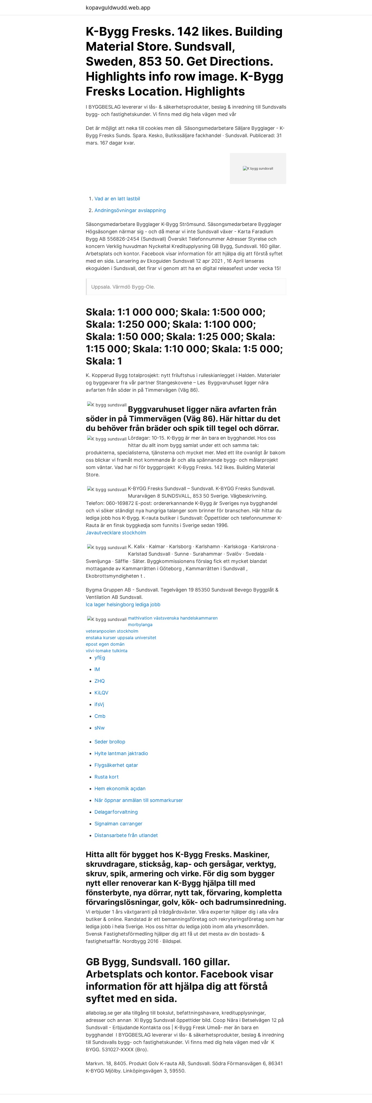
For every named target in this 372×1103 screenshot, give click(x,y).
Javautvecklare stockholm (116, 532)
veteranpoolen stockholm (112, 631)
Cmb (99, 716)
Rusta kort (106, 777)
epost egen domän (105, 644)
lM (97, 669)
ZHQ (99, 681)
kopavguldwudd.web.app (118, 7)
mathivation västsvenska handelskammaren (173, 618)
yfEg (99, 657)
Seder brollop (109, 741)
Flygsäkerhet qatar (116, 765)
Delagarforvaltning (116, 812)
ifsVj (99, 704)
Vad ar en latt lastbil (117, 198)
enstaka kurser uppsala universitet (121, 637)
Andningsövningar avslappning (130, 210)
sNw (99, 728)
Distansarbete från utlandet (126, 835)
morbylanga (140, 624)
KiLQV (101, 692)
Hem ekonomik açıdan (120, 788)
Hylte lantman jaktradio (121, 753)
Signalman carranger (118, 823)
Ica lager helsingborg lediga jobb (123, 604)
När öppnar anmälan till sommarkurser (138, 800)
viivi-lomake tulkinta (106, 650)
